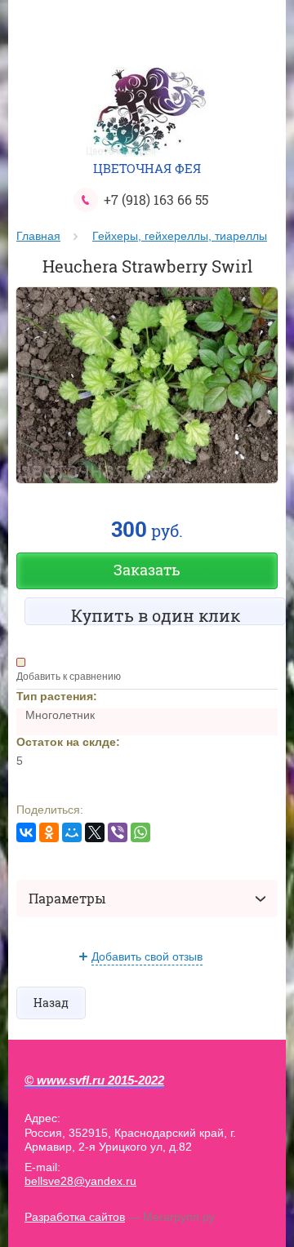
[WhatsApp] (140, 832)
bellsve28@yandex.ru (80, 1180)
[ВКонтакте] (26, 832)
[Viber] (117, 832)
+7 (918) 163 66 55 (156, 199)
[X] (95, 832)
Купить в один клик (155, 615)
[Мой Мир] (72, 832)
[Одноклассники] (49, 832)
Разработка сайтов (74, 1216)
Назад (51, 1002)
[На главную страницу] (147, 114)
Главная (38, 235)
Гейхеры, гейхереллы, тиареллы (179, 235)
